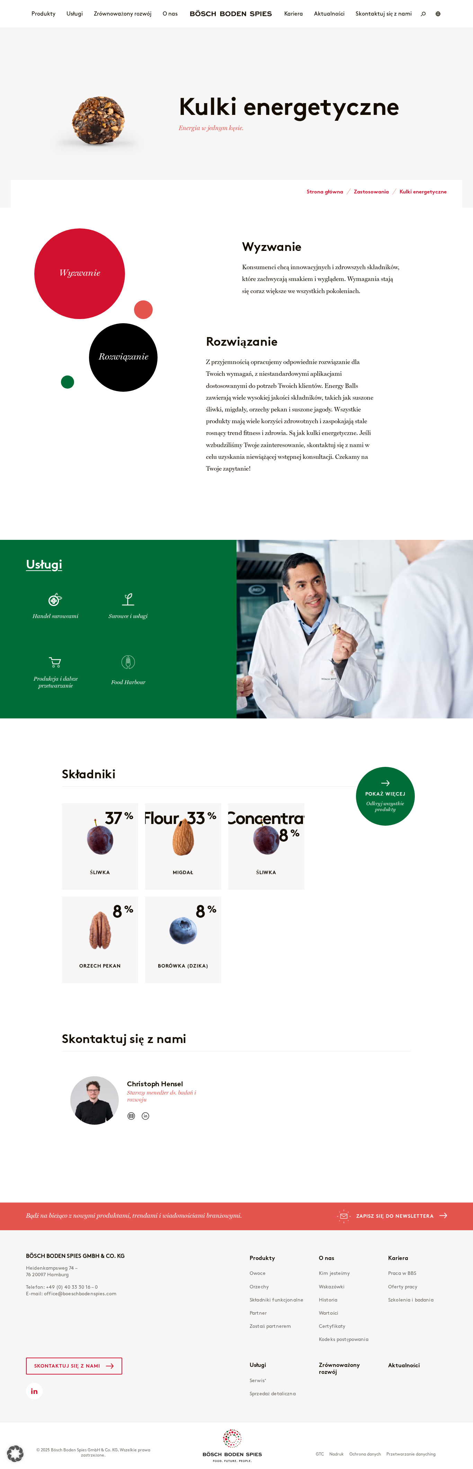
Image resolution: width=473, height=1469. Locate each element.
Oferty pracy (402, 1287)
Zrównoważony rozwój (339, 1368)
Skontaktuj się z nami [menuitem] (384, 14)
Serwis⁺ (258, 1381)
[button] (15, 1454)
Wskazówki (332, 1287)
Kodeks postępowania (343, 1339)
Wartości (328, 1313)
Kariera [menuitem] (293, 14)
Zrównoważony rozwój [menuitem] (123, 14)
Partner (258, 1313)
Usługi (258, 1364)
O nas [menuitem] (170, 14)
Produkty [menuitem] (43, 14)
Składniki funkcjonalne (276, 1300)
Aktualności (404, 1365)
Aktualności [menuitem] (329, 14)
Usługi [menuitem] (74, 14)
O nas (326, 1257)
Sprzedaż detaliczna (273, 1394)
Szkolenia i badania (411, 1300)
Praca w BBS (402, 1273)
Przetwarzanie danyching (411, 1454)
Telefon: (62, 1287)
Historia (328, 1300)
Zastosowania (371, 191)
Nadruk (336, 1454)
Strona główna (325, 191)
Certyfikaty (332, 1326)
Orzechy (259, 1287)
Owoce (258, 1273)
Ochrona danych (365, 1454)
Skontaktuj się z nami (67, 1366)
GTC (320, 1454)
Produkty (262, 1257)
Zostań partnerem (270, 1326)
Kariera (398, 1257)
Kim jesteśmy (334, 1273)
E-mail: (71, 1294)
